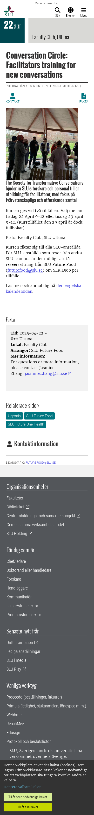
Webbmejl (15, 714)
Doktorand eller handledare (29, 570)
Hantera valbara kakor (22, 787)
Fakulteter (15, 497)
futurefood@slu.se (25, 270)
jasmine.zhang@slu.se (46, 373)
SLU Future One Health (26, 424)
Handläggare (17, 587)
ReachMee (15, 723)
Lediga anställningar (23, 651)
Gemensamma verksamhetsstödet (35, 524)
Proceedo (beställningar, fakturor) (34, 696)
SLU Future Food (39, 416)
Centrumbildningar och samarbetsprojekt (41, 515)
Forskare (14, 579)
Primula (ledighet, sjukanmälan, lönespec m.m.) (46, 705)
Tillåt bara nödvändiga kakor (27, 797)
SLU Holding (17, 533)
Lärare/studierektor (22, 605)
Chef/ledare (16, 561)
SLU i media (16, 660)
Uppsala (14, 416)
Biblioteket (15, 506)
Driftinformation (20, 642)
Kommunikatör (19, 596)
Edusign (13, 732)
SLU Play (14, 669)
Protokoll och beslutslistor (29, 741)
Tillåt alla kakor (27, 807)
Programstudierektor (24, 614)
